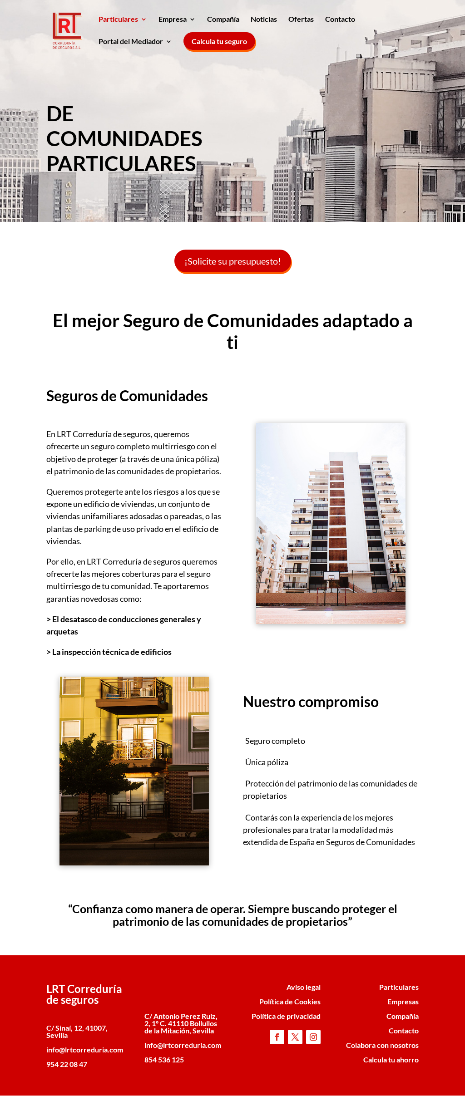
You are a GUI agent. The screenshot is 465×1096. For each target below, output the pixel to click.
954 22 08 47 (66, 1064)
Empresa (172, 19)
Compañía (223, 19)
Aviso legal (304, 987)
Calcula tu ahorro (391, 1059)
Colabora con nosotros (382, 1045)
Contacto (340, 19)
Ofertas (301, 19)
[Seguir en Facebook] (277, 1037)
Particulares (118, 19)
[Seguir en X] (295, 1037)
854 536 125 (164, 1059)
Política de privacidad (286, 1016)
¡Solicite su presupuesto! (232, 261)
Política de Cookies (290, 1001)
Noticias (264, 19)
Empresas (403, 1001)
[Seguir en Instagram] (313, 1037)
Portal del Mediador (131, 41)
